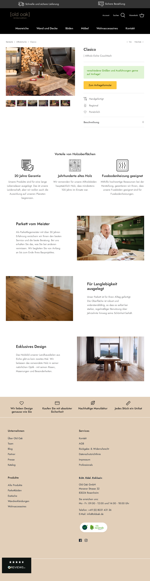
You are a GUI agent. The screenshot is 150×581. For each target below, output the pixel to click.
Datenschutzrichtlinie (90, 454)
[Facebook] (80, 540)
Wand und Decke (47, 28)
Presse (11, 459)
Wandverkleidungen (18, 501)
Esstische (12, 496)
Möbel (85, 28)
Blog (10, 449)
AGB (81, 443)
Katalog (11, 465)
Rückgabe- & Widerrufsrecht (94, 449)
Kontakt (130, 28)
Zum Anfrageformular (100, 85)
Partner (11, 454)
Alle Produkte (15, 485)
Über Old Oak (15, 438)
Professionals (86, 465)
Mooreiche (22, 28)
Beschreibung (91, 122)
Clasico (33, 41)
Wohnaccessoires (107, 28)
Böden (69, 28)
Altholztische (21, 41)
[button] (16, 565)
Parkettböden (15, 490)
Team (10, 443)
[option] (40, 71)
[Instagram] (86, 540)
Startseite (9, 41)
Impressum (84, 459)
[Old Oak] (20, 15)
